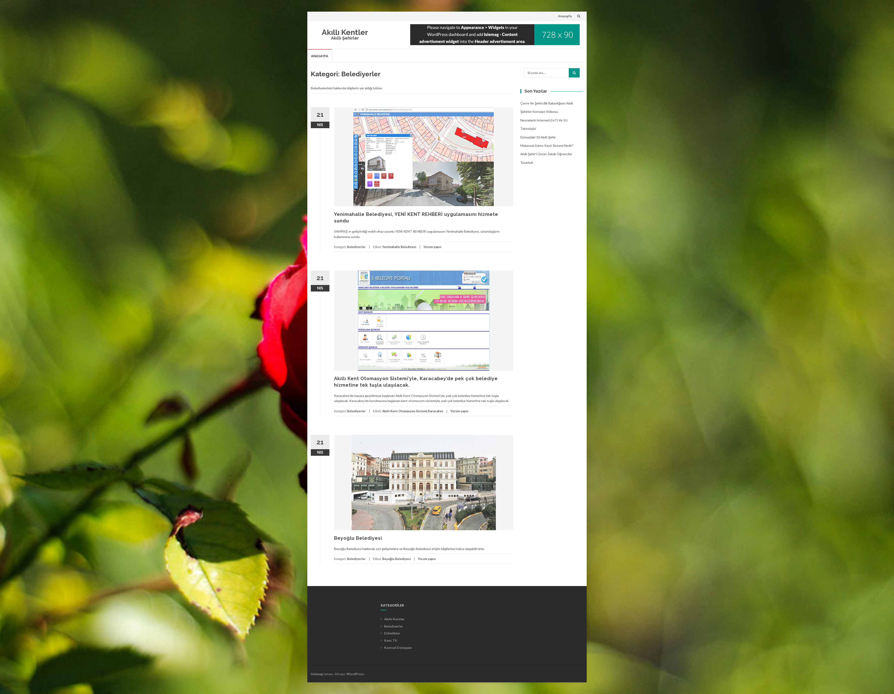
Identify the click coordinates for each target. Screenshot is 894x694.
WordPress (355, 674)
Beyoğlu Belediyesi (358, 538)
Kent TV (390, 640)
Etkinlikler (392, 633)
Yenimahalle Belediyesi (399, 247)
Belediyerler (356, 247)
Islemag (317, 674)
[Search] (574, 72)
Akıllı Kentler (345, 32)
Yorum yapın (432, 247)
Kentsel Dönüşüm (398, 648)
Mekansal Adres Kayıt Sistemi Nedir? (546, 146)
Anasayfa (565, 16)
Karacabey (435, 411)
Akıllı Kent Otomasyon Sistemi (404, 411)
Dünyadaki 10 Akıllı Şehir (538, 137)
